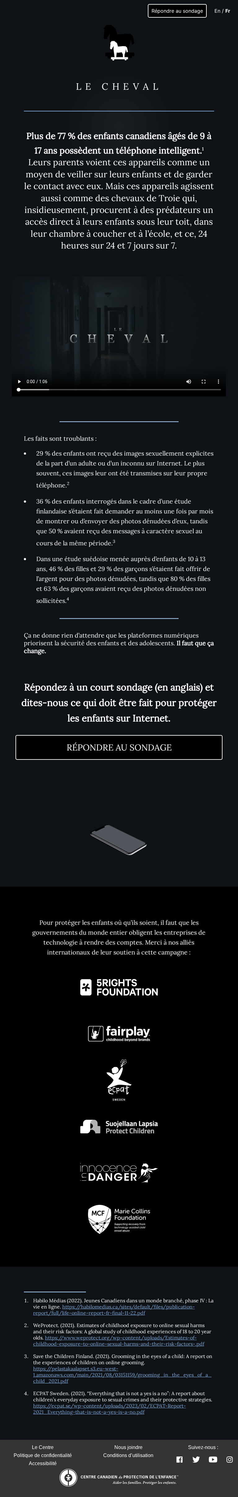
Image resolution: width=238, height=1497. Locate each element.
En (217, 11)
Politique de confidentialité (43, 1455)
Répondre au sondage (177, 11)
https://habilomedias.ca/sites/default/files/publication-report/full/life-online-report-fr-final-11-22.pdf (114, 1310)
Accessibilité (43, 1463)
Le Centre (43, 1447)
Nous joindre (128, 1447)
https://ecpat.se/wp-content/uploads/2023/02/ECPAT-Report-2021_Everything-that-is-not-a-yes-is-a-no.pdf (109, 1409)
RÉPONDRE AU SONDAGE (119, 747)
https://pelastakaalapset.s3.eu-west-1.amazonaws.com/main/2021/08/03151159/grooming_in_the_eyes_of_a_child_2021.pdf (122, 1374)
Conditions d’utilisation (128, 1455)
